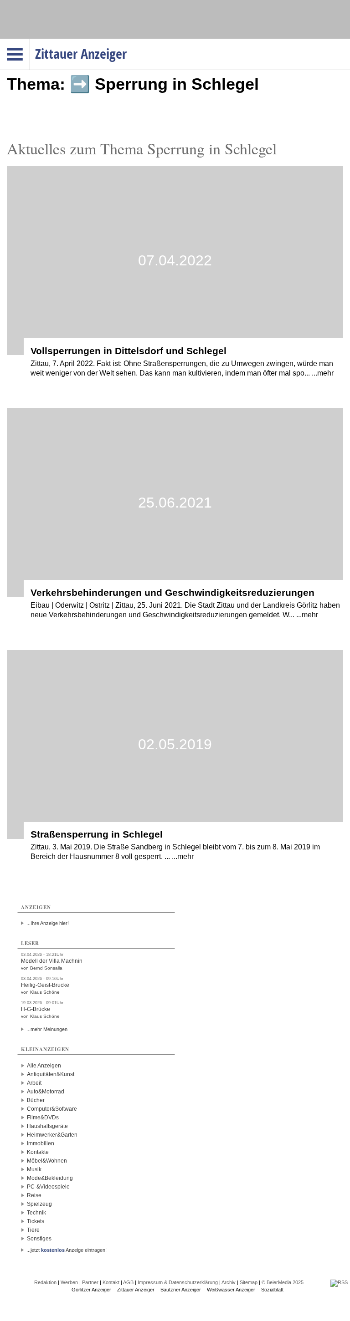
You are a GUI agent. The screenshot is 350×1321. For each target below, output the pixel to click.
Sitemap (248, 1282)
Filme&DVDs (43, 1117)
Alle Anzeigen (44, 1065)
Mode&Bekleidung (50, 1178)
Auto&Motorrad (45, 1091)
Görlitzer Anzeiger (91, 1289)
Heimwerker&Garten (52, 1135)
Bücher (36, 1100)
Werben (69, 1282)
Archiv (228, 1282)
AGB (128, 1282)
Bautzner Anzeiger (180, 1289)
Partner (90, 1282)
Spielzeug (39, 1204)
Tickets (35, 1221)
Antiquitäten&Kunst (50, 1074)
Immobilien (40, 1143)
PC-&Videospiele (48, 1186)
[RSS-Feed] (339, 1282)
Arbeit (34, 1083)
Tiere (33, 1230)
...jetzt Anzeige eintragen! (66, 1250)
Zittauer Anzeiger (135, 1289)
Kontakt (111, 1282)
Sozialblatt (272, 1289)
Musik (34, 1169)
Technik (36, 1212)
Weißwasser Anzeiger (231, 1289)
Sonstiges (39, 1238)
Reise (34, 1195)
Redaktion (45, 1282)
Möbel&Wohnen (47, 1160)
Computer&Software (52, 1109)
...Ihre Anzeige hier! (47, 923)
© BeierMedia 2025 (283, 1282)
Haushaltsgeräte (47, 1126)
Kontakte (38, 1152)
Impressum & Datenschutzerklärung (178, 1282)
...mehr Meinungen (46, 1029)
